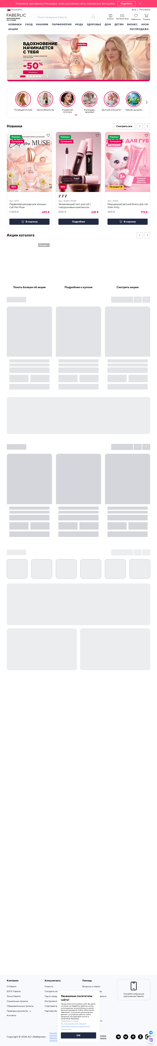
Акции (13, 29)
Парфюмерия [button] (61, 24)
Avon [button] (145, 24)
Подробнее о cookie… (70, 1021)
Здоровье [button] (94, 24)
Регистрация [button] (144, 10)
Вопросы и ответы (91, 986)
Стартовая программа (55, 1006)
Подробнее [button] (78, 221)
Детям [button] (119, 24)
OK (78, 1035)
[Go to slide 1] (27, 189)
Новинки (15, 24)
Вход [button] (134, 10)
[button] (78, 3)
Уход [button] (29, 24)
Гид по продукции (53, 996)
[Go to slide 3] (30, 189)
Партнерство (51, 1011)
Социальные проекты (17, 1001)
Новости (49, 986)
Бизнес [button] (132, 24)
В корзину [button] (32, 221)
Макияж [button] (42, 24)
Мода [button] (79, 24)
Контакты (11, 1015)
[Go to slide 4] (31, 189)
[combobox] (64, 17)
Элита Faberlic (14, 996)
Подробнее (126, 3)
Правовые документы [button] (17, 1011)
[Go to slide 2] (127, 189)
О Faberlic (12, 986)
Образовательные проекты (20, 1006)
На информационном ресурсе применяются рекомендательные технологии (75, 1027)
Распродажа (139, 29)
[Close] (140, 4)
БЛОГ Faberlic (14, 991)
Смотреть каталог (53, 991)
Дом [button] (108, 24)
